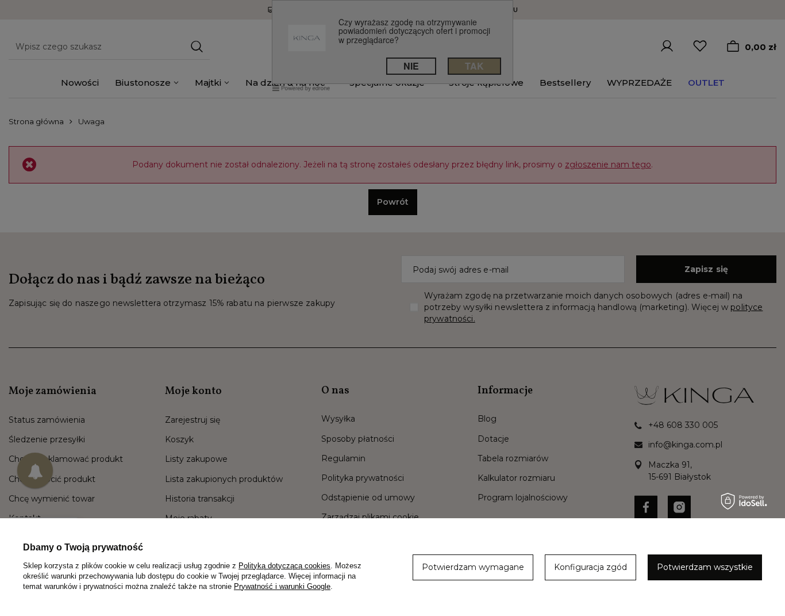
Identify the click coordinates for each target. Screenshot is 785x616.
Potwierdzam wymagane (473, 567)
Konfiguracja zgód (590, 567)
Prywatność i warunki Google (282, 586)
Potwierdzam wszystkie (705, 567)
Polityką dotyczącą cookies (284, 565)
